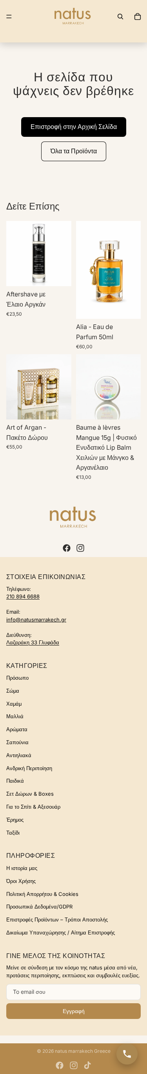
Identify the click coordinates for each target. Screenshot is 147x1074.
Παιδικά (15, 781)
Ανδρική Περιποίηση (29, 768)
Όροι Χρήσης (21, 881)
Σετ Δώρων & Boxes (30, 794)
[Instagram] (80, 548)
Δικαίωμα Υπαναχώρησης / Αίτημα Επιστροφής (60, 932)
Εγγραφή (74, 1011)
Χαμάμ (14, 704)
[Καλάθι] (137, 16)
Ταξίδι (13, 832)
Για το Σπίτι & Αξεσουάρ (33, 807)
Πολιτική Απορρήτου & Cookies (42, 894)
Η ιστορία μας (21, 868)
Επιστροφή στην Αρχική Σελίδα (74, 127)
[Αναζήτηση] (120, 16)
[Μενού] (9, 16)
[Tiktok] (87, 1065)
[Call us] (127, 1054)
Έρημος (15, 820)
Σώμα (12, 691)
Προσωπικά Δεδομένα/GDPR (39, 906)
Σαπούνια (17, 742)
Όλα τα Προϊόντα (74, 151)
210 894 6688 (23, 596)
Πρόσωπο (17, 678)
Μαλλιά (15, 716)
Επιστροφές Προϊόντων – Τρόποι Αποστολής (57, 919)
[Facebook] (66, 548)
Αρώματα (16, 729)
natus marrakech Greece (83, 1051)
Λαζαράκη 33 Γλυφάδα (32, 642)
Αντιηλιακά (18, 755)
